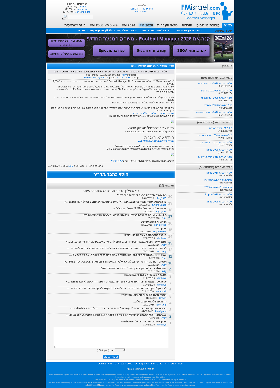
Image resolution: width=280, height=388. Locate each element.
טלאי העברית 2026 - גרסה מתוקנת (215, 83)
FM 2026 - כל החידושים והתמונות (66, 42)
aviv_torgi (161, 251)
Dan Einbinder (82, 12)
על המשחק (223, 31)
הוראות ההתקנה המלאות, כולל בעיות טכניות (153, 113)
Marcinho (82, 6)
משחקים (102, 363)
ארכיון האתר (146, 30)
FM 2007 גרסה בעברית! (220, 128)
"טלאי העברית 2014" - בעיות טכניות (215, 135)
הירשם (148, 8)
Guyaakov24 (159, 231)
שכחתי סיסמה (141, 11)
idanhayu (161, 238)
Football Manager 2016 (96, 77)
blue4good (160, 311)
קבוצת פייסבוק (208, 25)
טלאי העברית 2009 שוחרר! (219, 149)
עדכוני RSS (113, 30)
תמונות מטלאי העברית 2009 (218, 187)
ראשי (228, 25)
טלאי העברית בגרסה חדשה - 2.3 (216, 142)
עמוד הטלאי (117, 160)
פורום (159, 363)
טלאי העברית (123, 77)
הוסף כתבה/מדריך (111, 174)
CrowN (162, 298)
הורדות (187, 25)
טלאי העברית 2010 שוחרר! (219, 172)
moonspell (161, 291)
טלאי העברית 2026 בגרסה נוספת (216, 90)
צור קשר (99, 30)
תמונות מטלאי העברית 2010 (218, 180)
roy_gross (161, 211)
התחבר (135, 8)
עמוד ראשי (204, 9)
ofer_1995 (161, 198)
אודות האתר (180, 30)
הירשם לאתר (163, 30)
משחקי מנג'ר (129, 30)
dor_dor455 (160, 225)
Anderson (83, 9)
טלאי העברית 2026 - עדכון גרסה (216, 98)
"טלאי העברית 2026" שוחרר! (218, 105)
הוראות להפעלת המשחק (66, 53)
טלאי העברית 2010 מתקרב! (218, 194)
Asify (124, 75)
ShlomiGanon (159, 205)
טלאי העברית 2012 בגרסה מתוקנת (215, 157)
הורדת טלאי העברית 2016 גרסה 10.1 (156, 141)
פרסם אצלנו (85, 30)
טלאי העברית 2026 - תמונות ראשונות (214, 112)
